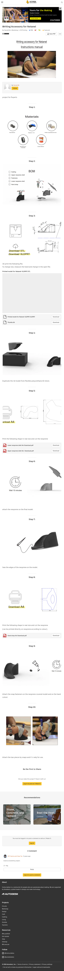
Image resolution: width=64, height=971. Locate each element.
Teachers (5, 925)
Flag (7, 865)
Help (3, 939)
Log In (32, 843)
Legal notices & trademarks (41, 967)
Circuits (4, 906)
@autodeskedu (9, 957)
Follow (15, 88)
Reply (32, 869)
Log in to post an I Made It (32, 784)
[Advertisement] (32, 14)
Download (56, 317)
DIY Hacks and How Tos (15, 856)
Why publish (6, 934)
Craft (3, 914)
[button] (2, 2)
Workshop (15, 30)
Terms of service (23, 964)
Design (4, 911)
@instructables (9, 953)
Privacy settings (47, 964)
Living (4, 920)
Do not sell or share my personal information (17, 967)
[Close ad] (60, 8)
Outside (4, 922)
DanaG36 (7, 30)
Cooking (4, 917)
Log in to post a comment (32, 875)
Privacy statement (35, 964)
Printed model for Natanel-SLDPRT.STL (16, 271)
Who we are (5, 944)
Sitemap (4, 942)
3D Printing (23, 30)
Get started (5, 936)
